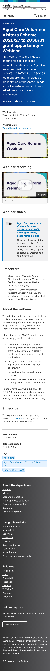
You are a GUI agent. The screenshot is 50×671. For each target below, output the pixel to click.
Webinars (9, 23)
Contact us (7, 508)
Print (21, 101)
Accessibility (8, 530)
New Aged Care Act (14, 470)
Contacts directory (11, 511)
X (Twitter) (7, 589)
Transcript (8, 200)
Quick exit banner (11, 545)
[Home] (25, 7)
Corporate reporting (12, 497)
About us (6, 489)
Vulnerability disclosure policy (17, 556)
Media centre (9, 570)
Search (42, 15)
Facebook (7, 582)
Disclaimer (7, 537)
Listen (9, 101)
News (5, 574)
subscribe (17, 418)
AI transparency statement (15, 500)
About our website (11, 526)
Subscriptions (9, 552)
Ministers (6, 493)
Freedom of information (14, 504)
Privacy (6, 541)
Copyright (7, 533)
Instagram (7, 596)
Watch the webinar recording (17, 128)
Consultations (9, 578)
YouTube (6, 593)
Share (32, 101)
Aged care (9, 457)
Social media (8, 548)
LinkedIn (6, 585)
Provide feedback (15, 624)
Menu (11, 15)
